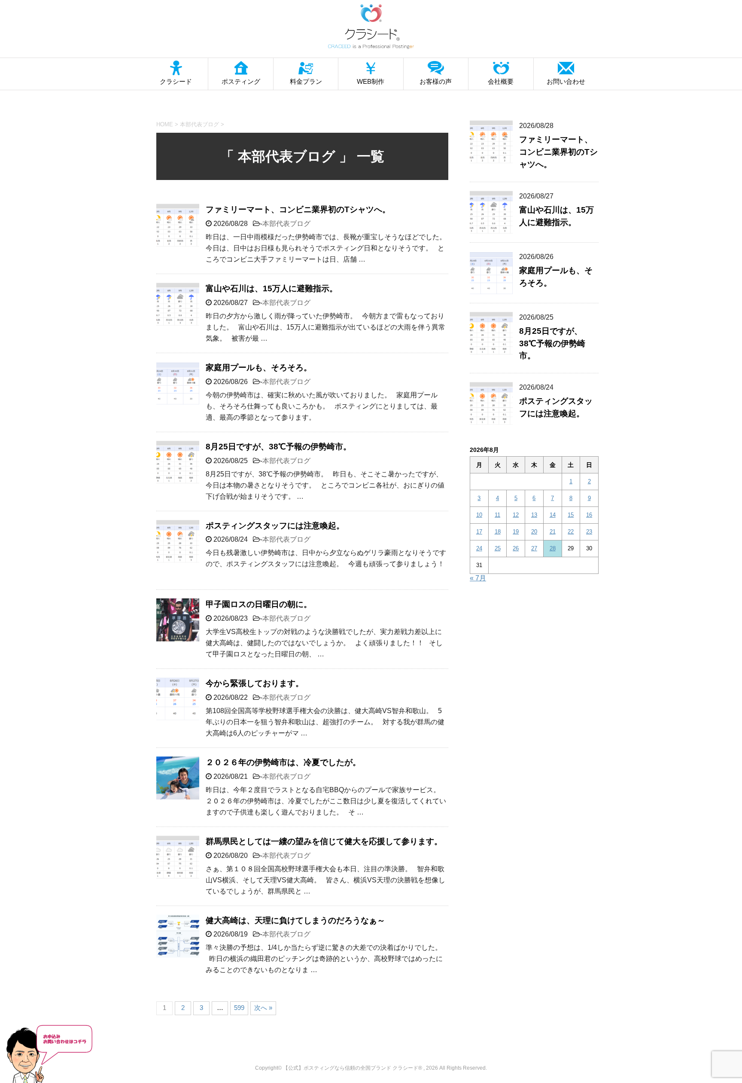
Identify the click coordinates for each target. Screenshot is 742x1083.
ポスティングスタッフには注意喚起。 (275, 525)
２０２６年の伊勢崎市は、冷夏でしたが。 (283, 762)
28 (553, 548)
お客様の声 (436, 81)
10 (479, 515)
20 (534, 531)
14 (553, 515)
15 (571, 515)
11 (497, 515)
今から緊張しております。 (255, 683)
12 (516, 515)
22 (571, 531)
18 (498, 531)
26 (516, 548)
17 (479, 531)
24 (479, 548)
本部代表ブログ (286, 223)
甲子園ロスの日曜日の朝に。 (259, 604)
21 (553, 531)
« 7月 (478, 578)
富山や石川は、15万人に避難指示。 (272, 288)
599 (239, 1007)
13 (534, 515)
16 (589, 515)
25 (498, 548)
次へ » (263, 1007)
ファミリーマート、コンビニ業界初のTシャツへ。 (298, 209)
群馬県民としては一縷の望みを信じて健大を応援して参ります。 (324, 841)
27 (534, 548)
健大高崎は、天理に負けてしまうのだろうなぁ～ (295, 920)
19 (516, 531)
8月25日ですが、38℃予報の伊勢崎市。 (278, 446)
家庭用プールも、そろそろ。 (259, 367)
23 (589, 531)
